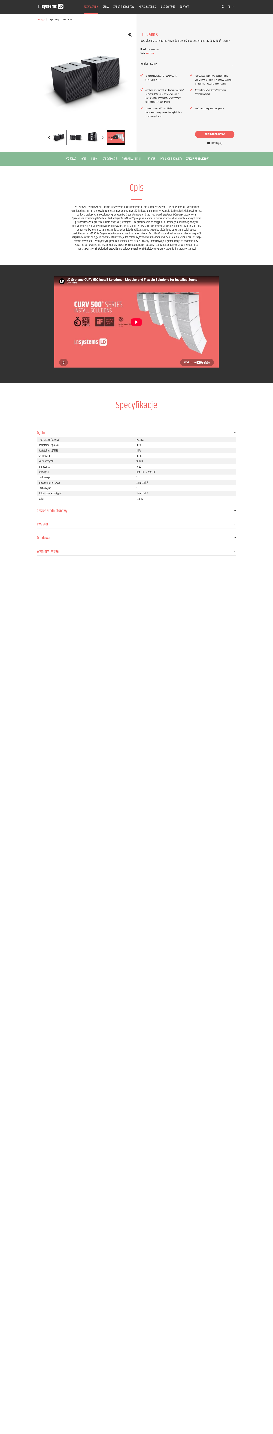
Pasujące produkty (171, 158)
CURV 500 (150, 53)
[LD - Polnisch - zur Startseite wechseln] (51, 5)
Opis (83, 158)
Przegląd (70, 158)
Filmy (94, 158)
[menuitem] (90, 7)
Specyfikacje (110, 158)
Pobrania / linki (131, 158)
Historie (150, 158)
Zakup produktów (215, 134)
